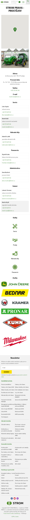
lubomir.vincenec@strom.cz (9, 198)
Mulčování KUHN (19, 411)
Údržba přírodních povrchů (21, 480)
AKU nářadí (17, 438)
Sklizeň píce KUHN (19, 409)
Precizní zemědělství (6, 384)
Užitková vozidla (19, 455)
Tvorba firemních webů (8, 513)
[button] (15, 29)
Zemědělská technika (6, 381)
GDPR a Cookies (15, 516)
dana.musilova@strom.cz (8, 180)
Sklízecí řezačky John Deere (7, 390)
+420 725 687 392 (6, 178)
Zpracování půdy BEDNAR (21, 400)
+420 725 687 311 (6, 208)
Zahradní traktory (5, 424)
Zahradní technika (6, 421)
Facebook (12, 498)
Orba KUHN (4, 411)
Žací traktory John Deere (7, 452)
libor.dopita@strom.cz (7, 115)
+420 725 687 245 (15, 90)
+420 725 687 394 (6, 160)
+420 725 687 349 (6, 142)
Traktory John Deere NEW (7, 387)
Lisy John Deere (19, 392)
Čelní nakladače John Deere (21, 390)
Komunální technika (6, 444)
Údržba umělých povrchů (7, 480)
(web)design (17, 513)
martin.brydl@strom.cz (8, 210)
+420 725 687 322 (6, 112)
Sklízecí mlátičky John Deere (22, 387)
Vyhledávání (28, 2)
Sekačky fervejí (4, 486)
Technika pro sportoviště (7, 470)
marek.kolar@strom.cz (15, 97)
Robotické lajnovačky (20, 488)
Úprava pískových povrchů (21, 478)
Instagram (17, 498)
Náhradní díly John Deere (7, 395)
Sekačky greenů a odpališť (21, 486)
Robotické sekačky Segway (7, 433)
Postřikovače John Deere (7, 392)
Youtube (15, 498)
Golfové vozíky (4, 483)
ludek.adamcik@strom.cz (8, 145)
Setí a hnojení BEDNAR (6, 409)
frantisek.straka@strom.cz (9, 163)
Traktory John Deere (20, 384)
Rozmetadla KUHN (5, 414)
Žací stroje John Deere (20, 452)
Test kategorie (4, 417)
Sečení (2, 478)
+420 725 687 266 (6, 196)
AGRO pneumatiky (19, 414)
